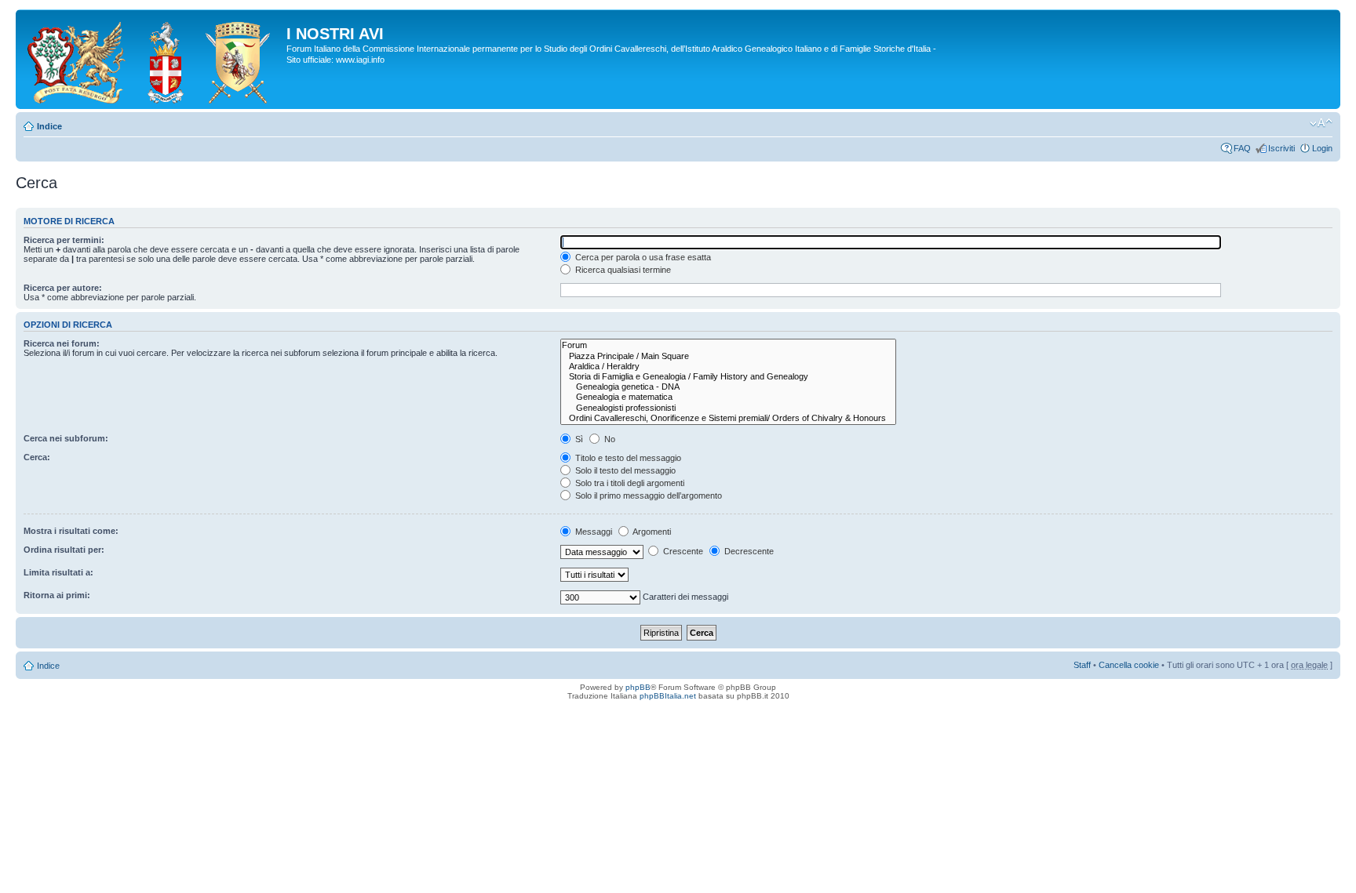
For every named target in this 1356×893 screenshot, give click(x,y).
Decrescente (748, 551)
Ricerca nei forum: (62, 343)
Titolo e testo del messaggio (627, 458)
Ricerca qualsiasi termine (622, 269)
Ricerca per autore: (63, 287)
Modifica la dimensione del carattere (1321, 123)
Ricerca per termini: (64, 240)
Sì (578, 439)
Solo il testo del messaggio (624, 470)
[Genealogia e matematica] (728, 397)
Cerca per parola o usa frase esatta (642, 257)
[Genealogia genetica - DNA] (728, 387)
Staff (1082, 665)
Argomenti (651, 531)
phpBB (638, 687)
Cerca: (37, 457)
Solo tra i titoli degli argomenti (628, 483)
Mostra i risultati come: (71, 530)
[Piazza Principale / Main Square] (728, 356)
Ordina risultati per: (64, 549)
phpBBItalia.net (668, 696)
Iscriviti (1281, 148)
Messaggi (592, 531)
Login (1322, 148)
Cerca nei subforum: (66, 438)
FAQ (1242, 148)
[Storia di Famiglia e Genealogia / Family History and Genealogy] (728, 377)
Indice (49, 126)
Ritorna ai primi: (57, 595)
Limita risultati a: (58, 572)
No (608, 439)
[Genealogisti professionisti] (728, 408)
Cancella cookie (1129, 665)
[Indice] (153, 59)
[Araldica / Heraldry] (728, 366)
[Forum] (728, 345)
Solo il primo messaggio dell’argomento (647, 495)
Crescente (682, 551)
